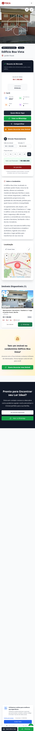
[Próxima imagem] (32, 24)
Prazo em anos (8, 150)
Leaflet (13, 277)
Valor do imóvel (8, 143)
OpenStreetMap (20, 277)
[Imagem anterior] (2, 24)
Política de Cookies (9, 718)
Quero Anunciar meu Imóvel (19, 129)
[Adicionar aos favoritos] (7, 292)
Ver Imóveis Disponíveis (17, 412)
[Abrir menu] (31, 3)
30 (29, 154)
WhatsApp (26, 324)
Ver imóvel (10, 324)
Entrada (20, 143)
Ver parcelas (18, 167)
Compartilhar (19, 124)
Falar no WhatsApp (19, 118)
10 (10, 154)
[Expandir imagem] (31, 10)
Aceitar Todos (18, 722)
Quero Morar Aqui (17, 113)
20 (20, 154)
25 (24, 154)
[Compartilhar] (27, 10)
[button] (17, 265)
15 (15, 154)
